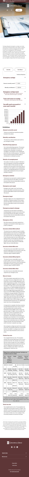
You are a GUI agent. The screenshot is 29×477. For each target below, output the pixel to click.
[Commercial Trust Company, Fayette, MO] (14, 5)
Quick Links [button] (5, 453)
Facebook (11, 447)
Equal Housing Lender (15, 471)
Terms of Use (14, 465)
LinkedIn (17, 447)
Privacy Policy (14, 463)
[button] (14, 77)
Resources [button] (4, 456)
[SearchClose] (12, 10)
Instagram (14, 447)
